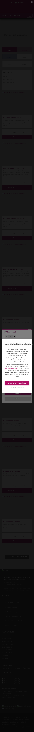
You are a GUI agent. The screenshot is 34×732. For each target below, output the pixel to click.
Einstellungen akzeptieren (17, 383)
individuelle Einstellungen (17, 387)
